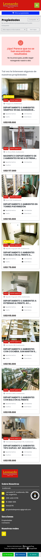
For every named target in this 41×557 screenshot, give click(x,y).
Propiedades (7, 520)
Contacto (6, 523)
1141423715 (10, 506)
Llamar (34, 554)
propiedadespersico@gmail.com (18, 509)
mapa (34, 29)
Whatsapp (8, 554)
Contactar (21, 554)
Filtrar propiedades (22, 13)
